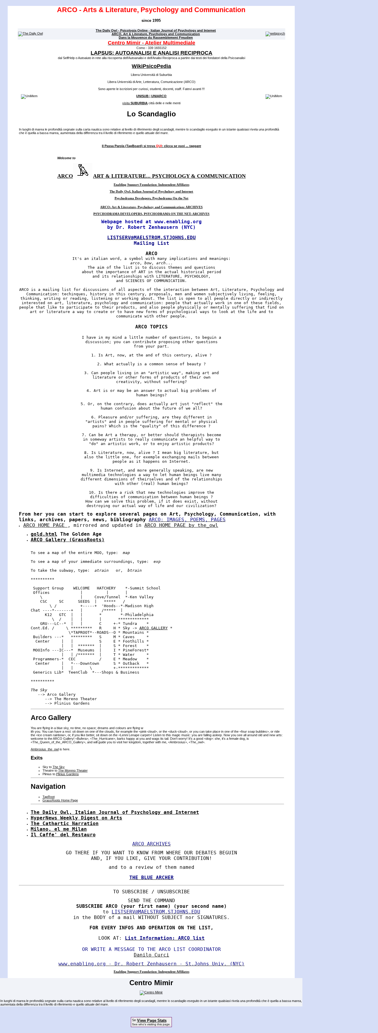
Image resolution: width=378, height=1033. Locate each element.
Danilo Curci (151, 955)
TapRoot (49, 797)
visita (135, 103)
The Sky (59, 767)
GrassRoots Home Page (60, 800)
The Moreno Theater (73, 770)
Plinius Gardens (67, 774)
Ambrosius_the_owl (45, 749)
